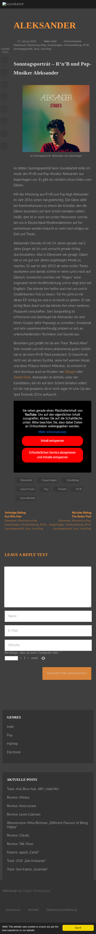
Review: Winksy (18, 797)
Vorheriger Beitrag (15, 514)
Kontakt (33, 909)
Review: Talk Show (20, 844)
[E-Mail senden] (4, 135)
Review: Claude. (18, 835)
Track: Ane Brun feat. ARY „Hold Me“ (33, 789)
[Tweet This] (4, 73)
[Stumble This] (4, 110)
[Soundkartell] (12, 4)
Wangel (70, 372)
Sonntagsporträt (23, 49)
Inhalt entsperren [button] (52, 440)
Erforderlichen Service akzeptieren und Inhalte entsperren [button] (52, 455)
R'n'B (86, 45)
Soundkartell (27, 498)
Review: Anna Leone (21, 806)
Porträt (62, 489)
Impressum (13, 909)
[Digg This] (4, 122)
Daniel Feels (22, 377)
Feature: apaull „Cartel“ (23, 852)
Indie (10, 727)
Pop (46, 489)
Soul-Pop (46, 49)
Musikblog (73, 480)
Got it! (78, 927)
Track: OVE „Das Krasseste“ (26, 861)
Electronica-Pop (36, 45)
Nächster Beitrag (81, 514)
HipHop (12, 743)
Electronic (14, 752)
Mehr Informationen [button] (52, 432)
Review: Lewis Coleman (23, 814)
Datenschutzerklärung (61, 909)
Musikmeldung (72, 45)
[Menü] (88, 9)
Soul (36, 49)
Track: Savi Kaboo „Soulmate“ (27, 869)
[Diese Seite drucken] (4, 147)
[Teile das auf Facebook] (4, 61)
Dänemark (20, 45)
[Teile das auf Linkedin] (4, 98)
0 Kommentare (72, 41)
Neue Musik (27, 489)
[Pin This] (4, 86)
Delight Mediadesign (36, 890)
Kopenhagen (55, 45)
